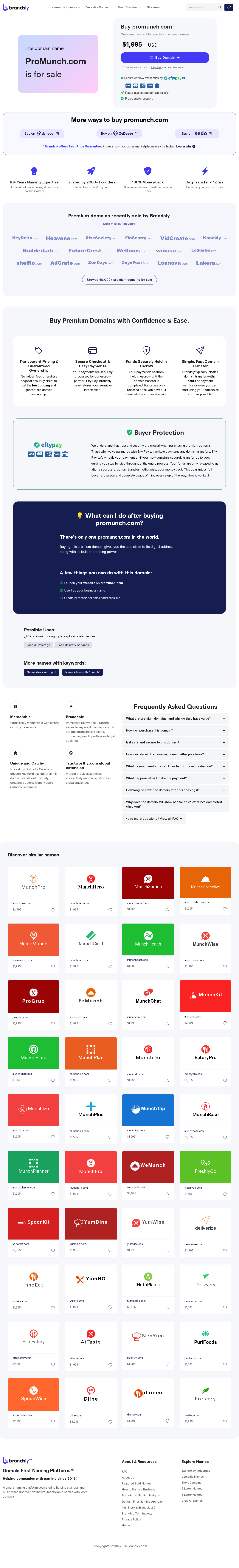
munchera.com (79, 1187)
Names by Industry (64, 7)
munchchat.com (136, 1016)
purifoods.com (193, 1358)
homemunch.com (22, 960)
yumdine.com (78, 1244)
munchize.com (21, 1130)
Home (126, 1525)
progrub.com (20, 1017)
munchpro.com (21, 903)
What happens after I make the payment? (156, 778)
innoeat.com (19, 1301)
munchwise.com (194, 960)
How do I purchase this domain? (149, 730)
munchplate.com (22, 1073)
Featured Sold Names (136, 1483)
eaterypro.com (193, 1073)
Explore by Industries (195, 1470)
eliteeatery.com (21, 1357)
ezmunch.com (78, 1017)
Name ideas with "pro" (41, 672)
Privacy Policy (131, 1519)
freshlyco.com (193, 1187)
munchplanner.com (23, 1187)
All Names (153, 7)
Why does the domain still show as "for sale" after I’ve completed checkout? (174, 804)
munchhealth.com (137, 960)
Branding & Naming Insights (141, 1495)
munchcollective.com (197, 902)
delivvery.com (193, 1301)
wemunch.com (136, 1187)
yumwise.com (135, 1244)
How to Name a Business (138, 1489)
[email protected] (134, 598)
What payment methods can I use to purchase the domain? (169, 766)
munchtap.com (136, 1130)
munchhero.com (79, 903)
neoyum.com (135, 1357)
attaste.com (77, 1358)
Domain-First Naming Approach (143, 1501)
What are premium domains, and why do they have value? (168, 718)
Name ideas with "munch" (82, 672)
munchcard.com (79, 960)
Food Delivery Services (73, 645)
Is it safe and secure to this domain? (152, 742)
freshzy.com (191, 1415)
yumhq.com (77, 1300)
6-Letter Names (191, 1494)
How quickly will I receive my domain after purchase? (165, 754)
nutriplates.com (136, 1301)
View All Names (192, 1500)
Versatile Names (97, 7)
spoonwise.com (22, 1415)
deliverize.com (193, 1244)
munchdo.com (135, 1074)
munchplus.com (79, 1131)
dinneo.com (134, 1414)
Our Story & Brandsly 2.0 (139, 1507)
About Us (128, 1477)
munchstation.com (138, 903)
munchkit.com (192, 1016)
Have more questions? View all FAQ (152, 818)
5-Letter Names (191, 1488)
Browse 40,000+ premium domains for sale (119, 279)
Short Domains (127, 7)
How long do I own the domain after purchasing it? (163, 790)
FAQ (124, 1471)
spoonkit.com (20, 1244)
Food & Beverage (38, 645)
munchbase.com (194, 1131)
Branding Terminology (137, 1513)
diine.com (75, 1415)
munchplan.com (79, 1073)
